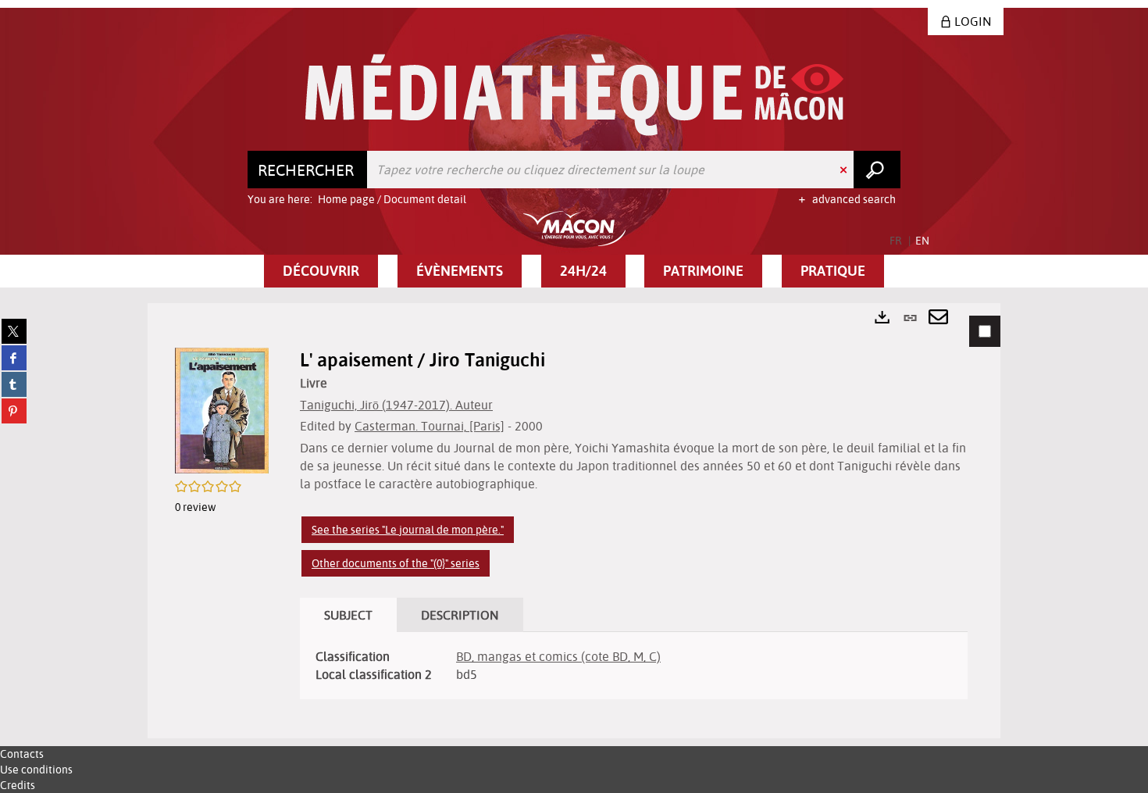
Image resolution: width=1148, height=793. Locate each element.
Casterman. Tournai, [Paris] (429, 426)
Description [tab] (460, 615)
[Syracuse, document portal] (574, 95)
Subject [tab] (348, 615)
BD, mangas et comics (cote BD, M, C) (558, 656)
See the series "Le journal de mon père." (408, 530)
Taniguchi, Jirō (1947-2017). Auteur (396, 405)
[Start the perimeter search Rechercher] (877, 169)
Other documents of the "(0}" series (396, 563)
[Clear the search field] (845, 169)
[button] (321, 271)
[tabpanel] (574, 520)
